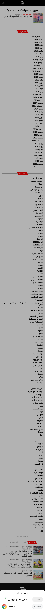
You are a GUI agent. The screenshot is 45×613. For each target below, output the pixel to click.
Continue (37, 607)
